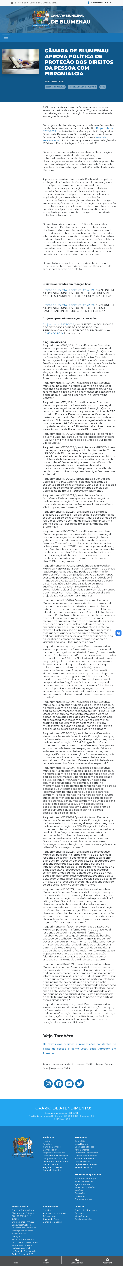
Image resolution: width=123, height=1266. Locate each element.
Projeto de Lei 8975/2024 (58, 324)
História (46, 1141)
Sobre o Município (52, 1164)
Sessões (79, 1190)
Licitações (16, 1236)
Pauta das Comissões (85, 1187)
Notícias (22, 2)
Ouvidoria (79, 1213)
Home (12, 3)
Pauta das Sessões (84, 1181)
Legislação (80, 1196)
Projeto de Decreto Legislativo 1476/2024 (68, 304)
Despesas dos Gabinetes (24, 1227)
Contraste (97, 2)
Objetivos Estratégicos (54, 1152)
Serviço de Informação (86, 1210)
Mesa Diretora (81, 1144)
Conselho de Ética (83, 1161)
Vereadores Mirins (83, 1167)
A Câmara (48, 1137)
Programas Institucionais (55, 1158)
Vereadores (81, 1137)
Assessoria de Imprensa (54, 1213)
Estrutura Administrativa (86, 1158)
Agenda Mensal (82, 1184)
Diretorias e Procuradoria (55, 1161)
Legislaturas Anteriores (86, 1164)
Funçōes (47, 1144)
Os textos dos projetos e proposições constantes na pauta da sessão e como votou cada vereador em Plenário (79, 1049)
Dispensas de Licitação (23, 1213)
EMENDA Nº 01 (54, 333)
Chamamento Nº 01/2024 (24, 1222)
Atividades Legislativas (88, 1174)
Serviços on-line (51, 1150)
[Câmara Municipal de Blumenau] (61, 7)
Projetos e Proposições (86, 1178)
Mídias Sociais (81, 1216)
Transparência (20, 1206)
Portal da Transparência (23, 1210)
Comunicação (50, 1206)
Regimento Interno (52, 1167)
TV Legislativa (49, 1216)
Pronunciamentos (83, 1199)
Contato (79, 1206)
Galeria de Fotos (51, 1219)
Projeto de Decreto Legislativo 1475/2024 (68, 289)
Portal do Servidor (52, 1170)
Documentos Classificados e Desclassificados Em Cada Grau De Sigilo (25, 1245)
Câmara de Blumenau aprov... (44, 2)
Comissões (80, 1193)
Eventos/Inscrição (83, 1219)
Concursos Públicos (21, 1225)
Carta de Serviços (51, 1147)
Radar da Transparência (23, 1239)
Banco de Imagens (52, 1222)
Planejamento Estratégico (55, 1155)
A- (111, 2)
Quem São (80, 1141)
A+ (106, 2)
